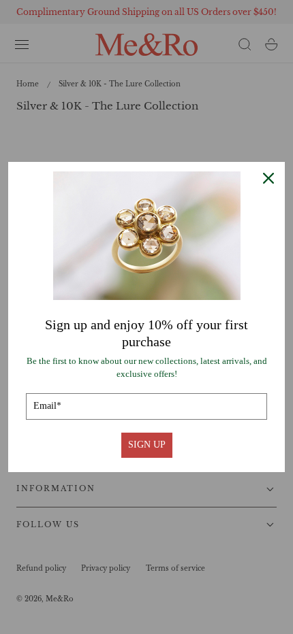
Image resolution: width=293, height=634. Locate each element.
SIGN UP (147, 444)
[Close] (268, 178)
